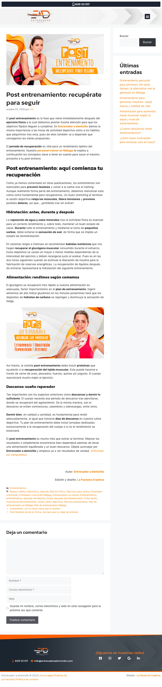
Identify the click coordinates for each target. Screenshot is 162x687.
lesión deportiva (54, 501)
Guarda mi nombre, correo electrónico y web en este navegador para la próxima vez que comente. (55, 608)
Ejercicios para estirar (78, 491)
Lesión (41, 501)
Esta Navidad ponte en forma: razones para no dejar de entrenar (44, 512)
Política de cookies (27, 679)
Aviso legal (46, 675)
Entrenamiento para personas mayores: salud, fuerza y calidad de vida (136, 102)
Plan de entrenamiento (76, 501)
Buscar (124, 36)
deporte (44, 491)
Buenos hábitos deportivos (24, 491)
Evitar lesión (90, 498)
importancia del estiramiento (21, 501)
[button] (147, 16)
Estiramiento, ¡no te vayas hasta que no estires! (35, 508)
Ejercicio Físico (57, 491)
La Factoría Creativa (148, 675)
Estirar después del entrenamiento (65, 498)
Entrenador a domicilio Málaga (35, 495)
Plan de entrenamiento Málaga (50, 505)
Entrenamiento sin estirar (66, 495)
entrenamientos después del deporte (25, 498)
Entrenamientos (18, 488)
